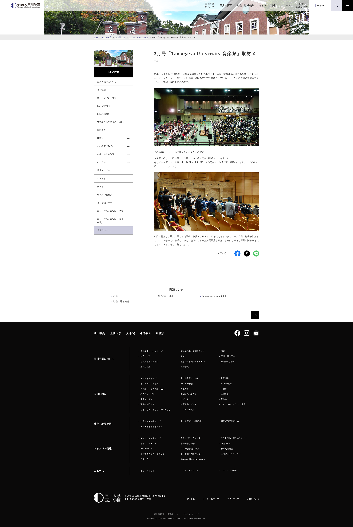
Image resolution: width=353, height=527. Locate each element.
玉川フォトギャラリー (231, 454)
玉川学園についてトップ (152, 351)
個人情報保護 (159, 514)
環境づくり (226, 443)
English (321, 5)
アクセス (145, 459)
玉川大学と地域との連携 (152, 426)
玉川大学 (115, 333)
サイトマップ (233, 499)
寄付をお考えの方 (302, 5)
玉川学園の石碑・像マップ (153, 454)
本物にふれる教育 (189, 394)
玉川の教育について (190, 378)
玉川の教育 (226, 5)
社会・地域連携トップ (151, 421)
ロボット (185, 399)
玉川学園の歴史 (228, 356)
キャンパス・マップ (150, 443)
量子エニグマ (147, 399)
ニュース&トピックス (138, 37)
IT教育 (224, 389)
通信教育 (145, 333)
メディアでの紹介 (229, 470)
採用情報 (185, 367)
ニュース (285, 5)
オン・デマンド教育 (150, 384)
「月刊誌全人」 (188, 409)
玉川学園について (209, 5)
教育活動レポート (189, 404)
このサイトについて (191, 514)
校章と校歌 (146, 356)
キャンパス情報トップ (151, 438)
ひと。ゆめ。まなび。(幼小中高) (155, 409)
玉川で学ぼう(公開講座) (191, 421)
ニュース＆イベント (190, 470)
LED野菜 (225, 394)
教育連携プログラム (230, 421)
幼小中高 (99, 333)
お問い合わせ (253, 499)
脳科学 (224, 399)
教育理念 (225, 378)
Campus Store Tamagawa (193, 459)
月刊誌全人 (120, 37)
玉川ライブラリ (228, 361)
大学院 (130, 333)
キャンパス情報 (267, 5)
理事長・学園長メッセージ (193, 361)
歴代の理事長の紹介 (150, 361)
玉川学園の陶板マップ (191, 454)
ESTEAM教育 (187, 384)
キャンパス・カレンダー (192, 438)
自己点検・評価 (166, 296)
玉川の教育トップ (149, 378)
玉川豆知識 (146, 367)
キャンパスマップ (211, 499)
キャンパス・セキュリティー (234, 438)
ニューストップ (148, 471)
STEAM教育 (226, 384)
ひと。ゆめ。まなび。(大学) (233, 404)
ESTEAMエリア (148, 449)
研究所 (160, 333)
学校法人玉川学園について (193, 351)
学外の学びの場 (188, 443)
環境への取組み (148, 404)
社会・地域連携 (245, 5)
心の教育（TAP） (148, 394)
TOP (96, 37)
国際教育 (185, 389)
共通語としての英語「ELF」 (153, 389)
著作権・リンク (174, 514)
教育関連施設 (227, 449)
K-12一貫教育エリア (190, 449)
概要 (223, 351)
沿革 (115, 296)
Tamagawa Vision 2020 (214, 296)
